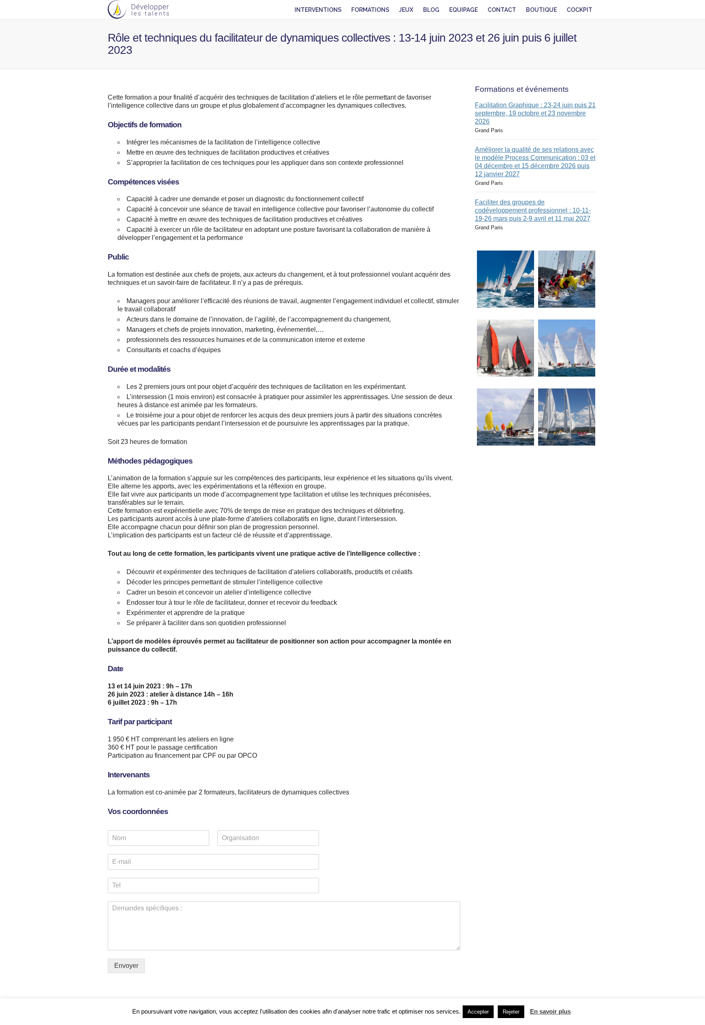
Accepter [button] (478, 1012)
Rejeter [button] (511, 1012)
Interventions (318, 10)
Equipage (463, 10)
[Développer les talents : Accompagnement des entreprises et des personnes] (138, 9)
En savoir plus (550, 1011)
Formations (370, 10)
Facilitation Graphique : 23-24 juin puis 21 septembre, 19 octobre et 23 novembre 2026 (535, 113)
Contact (502, 10)
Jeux (406, 10)
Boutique (541, 10)
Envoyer (126, 965)
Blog (431, 10)
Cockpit (579, 10)
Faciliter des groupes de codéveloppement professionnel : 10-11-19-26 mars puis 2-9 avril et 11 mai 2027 (533, 210)
